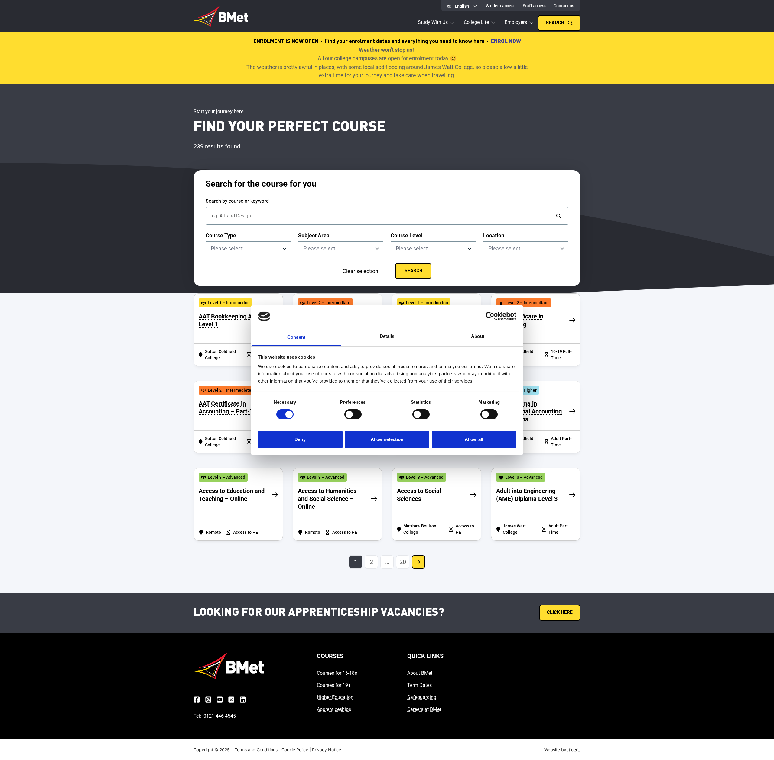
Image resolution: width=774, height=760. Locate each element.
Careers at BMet (424, 709)
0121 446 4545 (219, 716)
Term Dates (419, 685)
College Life (476, 22)
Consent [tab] (296, 337)
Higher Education (335, 697)
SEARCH (413, 271)
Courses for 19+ (334, 685)
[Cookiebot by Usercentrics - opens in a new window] (489, 316)
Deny (299, 439)
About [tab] (477, 336)
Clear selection (360, 271)
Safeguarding (421, 697)
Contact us (564, 5)
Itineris (573, 749)
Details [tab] (387, 336)
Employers (516, 22)
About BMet (419, 673)
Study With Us (433, 22)
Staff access (534, 5)
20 (402, 562)
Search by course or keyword (237, 201)
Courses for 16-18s (337, 673)
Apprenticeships (334, 709)
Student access (500, 5)
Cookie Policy (296, 749)
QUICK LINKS (425, 656)
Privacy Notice (326, 749)
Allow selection (387, 439)
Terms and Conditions (258, 749)
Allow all (474, 439)
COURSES (330, 656)
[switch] (353, 414)
